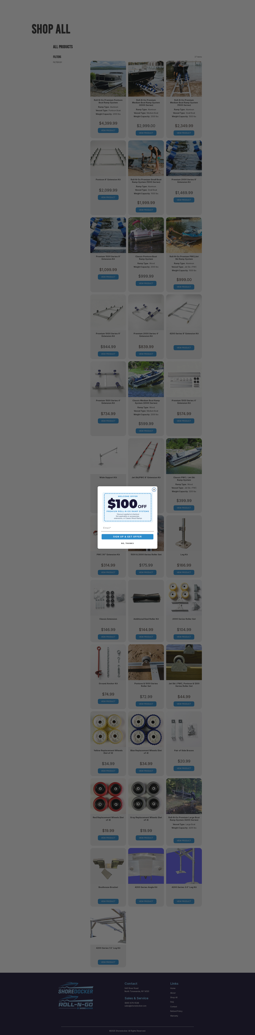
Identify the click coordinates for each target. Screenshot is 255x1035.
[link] (127, 507)
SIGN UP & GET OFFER (127, 537)
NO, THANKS (127, 543)
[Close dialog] (154, 490)
